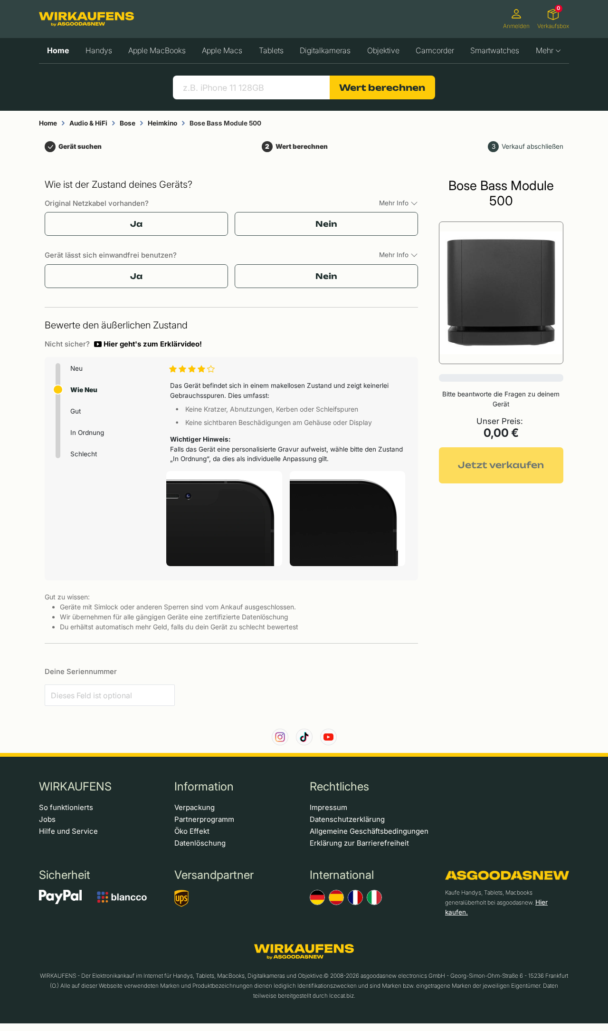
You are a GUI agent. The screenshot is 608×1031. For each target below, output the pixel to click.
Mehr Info (394, 203)
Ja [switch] (136, 224)
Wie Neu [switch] (83, 390)
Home (58, 50)
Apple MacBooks (157, 50)
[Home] (86, 19)
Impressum (328, 807)
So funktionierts (66, 807)
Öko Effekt (191, 831)
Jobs (47, 819)
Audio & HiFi (88, 123)
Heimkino (162, 123)
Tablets (271, 50)
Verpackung (194, 807)
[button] (148, 344)
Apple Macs (222, 50)
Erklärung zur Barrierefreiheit (359, 843)
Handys (99, 50)
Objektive (383, 50)
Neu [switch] (76, 368)
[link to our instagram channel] (280, 737)
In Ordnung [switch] (87, 432)
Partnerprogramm (204, 819)
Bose (127, 123)
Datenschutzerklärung (347, 819)
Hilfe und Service (68, 831)
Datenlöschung (200, 843)
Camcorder (435, 50)
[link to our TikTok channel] (304, 737)
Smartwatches (494, 50)
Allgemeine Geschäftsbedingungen (369, 831)
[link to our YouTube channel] (328, 737)
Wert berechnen (382, 87)
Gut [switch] (75, 411)
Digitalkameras (325, 50)
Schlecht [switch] (83, 454)
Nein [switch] (326, 224)
